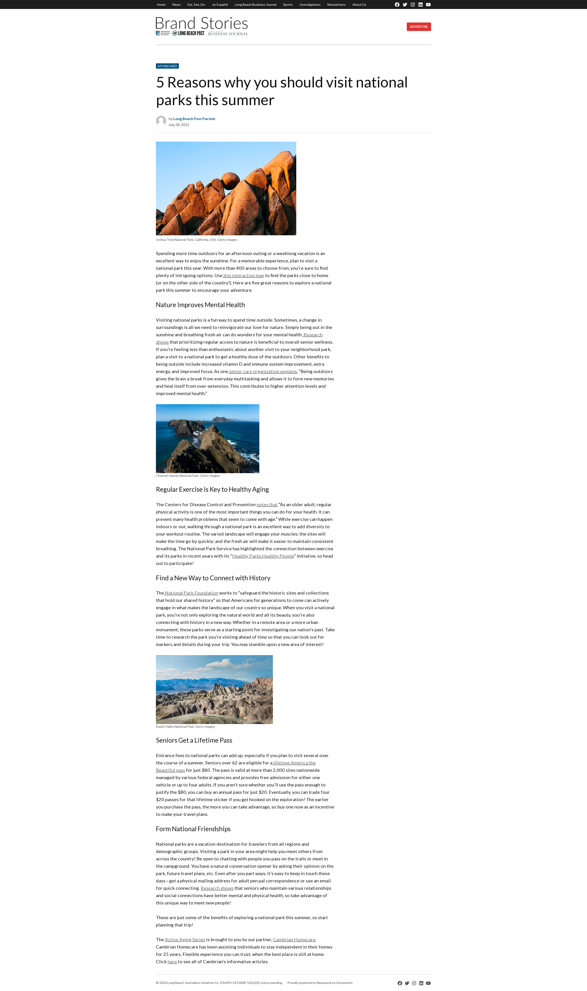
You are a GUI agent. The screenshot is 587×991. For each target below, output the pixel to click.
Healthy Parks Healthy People (263, 556)
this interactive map (243, 275)
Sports (288, 4)
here (172, 961)
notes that (267, 504)
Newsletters (336, 4)
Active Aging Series (185, 939)
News (176, 4)
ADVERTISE (419, 26)
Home (161, 4)
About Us (359, 4)
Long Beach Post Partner (194, 118)
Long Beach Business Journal (255, 4)
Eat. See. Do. (196, 4)
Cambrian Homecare (294, 939)
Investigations (310, 4)
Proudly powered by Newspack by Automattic (320, 983)
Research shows (217, 888)
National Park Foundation (191, 592)
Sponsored (167, 66)
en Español (220, 4)
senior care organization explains (262, 371)
